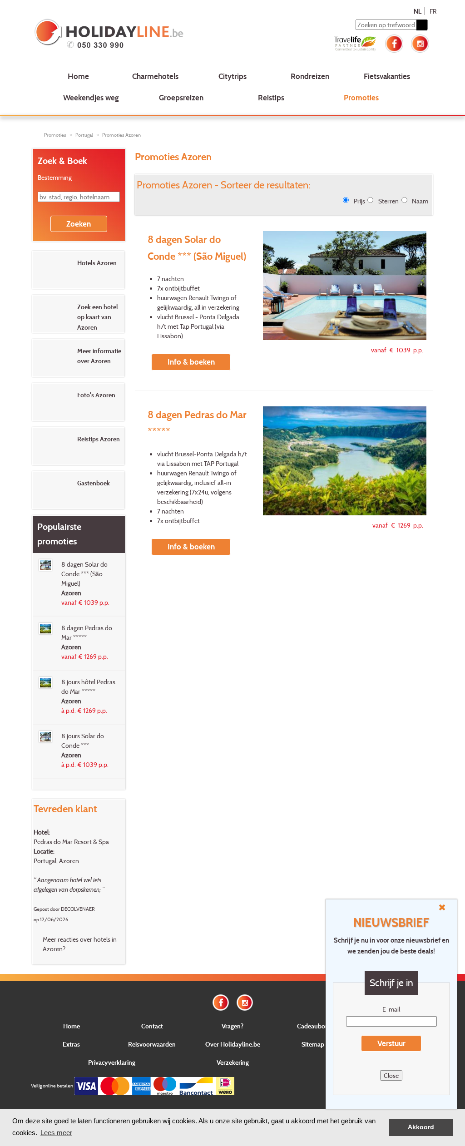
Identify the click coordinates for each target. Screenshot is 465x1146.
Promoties (361, 97)
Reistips (271, 97)
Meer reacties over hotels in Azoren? (80, 944)
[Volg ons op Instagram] (420, 42)
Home (78, 76)
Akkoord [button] (421, 1127)
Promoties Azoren (121, 135)
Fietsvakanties (387, 76)
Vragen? (232, 1026)
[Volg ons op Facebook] (394, 42)
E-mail (391, 1009)
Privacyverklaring (111, 1062)
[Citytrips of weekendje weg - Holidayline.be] (112, 34)
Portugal (84, 135)
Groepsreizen (181, 97)
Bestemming (55, 177)
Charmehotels (155, 76)
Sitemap (313, 1044)
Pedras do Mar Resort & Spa (71, 841)
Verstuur (391, 1043)
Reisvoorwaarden (152, 1044)
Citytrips (232, 76)
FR (433, 11)
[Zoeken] (421, 25)
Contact (152, 1026)
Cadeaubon (313, 1026)
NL (417, 11)
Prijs (359, 201)
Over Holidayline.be (232, 1044)
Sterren (388, 201)
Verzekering (233, 1062)
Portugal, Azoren (56, 860)
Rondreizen (310, 76)
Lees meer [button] (56, 1132)
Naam (420, 201)
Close (391, 1075)
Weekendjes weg (91, 97)
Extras (71, 1044)
